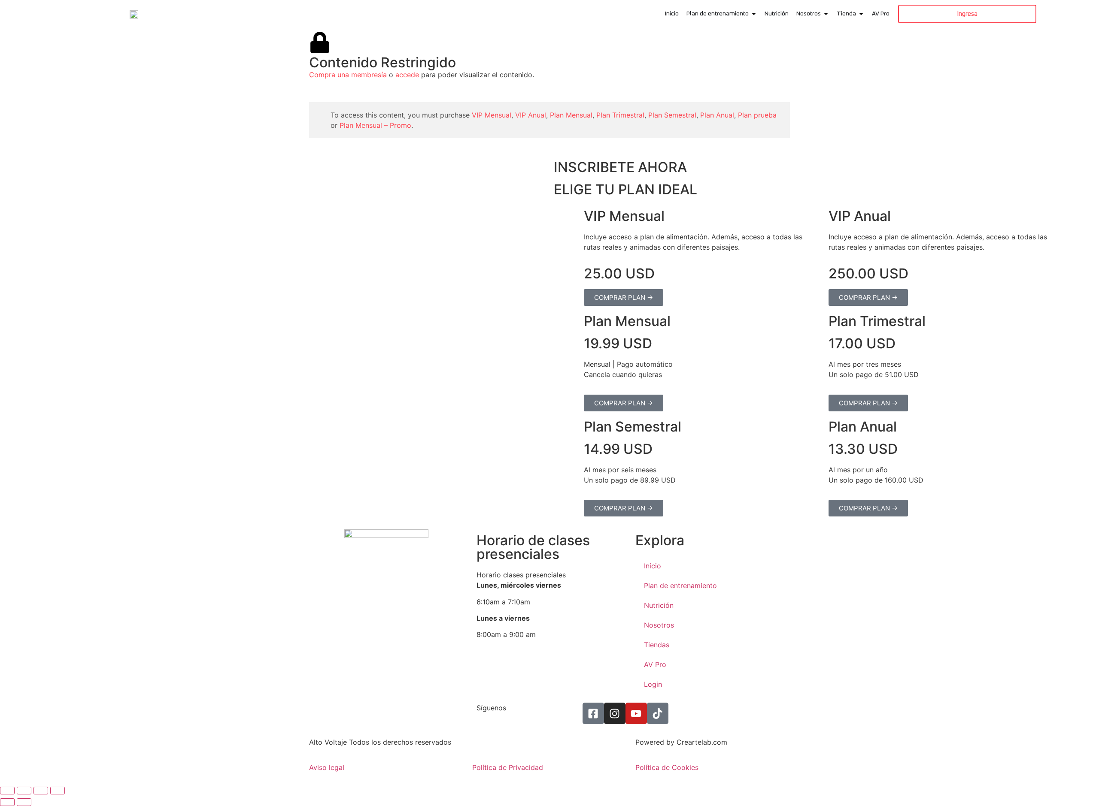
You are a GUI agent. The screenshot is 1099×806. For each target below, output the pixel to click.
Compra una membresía (348, 74)
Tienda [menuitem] (846, 14)
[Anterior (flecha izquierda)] (7, 802)
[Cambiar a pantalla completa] (24, 790)
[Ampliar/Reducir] (7, 790)
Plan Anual (717, 115)
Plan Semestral (672, 115)
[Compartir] (40, 790)
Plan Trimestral (620, 115)
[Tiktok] (657, 713)
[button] (754, 13)
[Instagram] (614, 713)
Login (653, 684)
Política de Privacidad (507, 767)
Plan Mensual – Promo (375, 125)
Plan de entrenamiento (680, 585)
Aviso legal (326, 767)
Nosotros (659, 625)
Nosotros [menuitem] (808, 14)
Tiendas (656, 644)
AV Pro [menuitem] (881, 14)
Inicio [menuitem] (672, 14)
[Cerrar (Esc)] (57, 790)
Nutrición (659, 605)
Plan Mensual (571, 115)
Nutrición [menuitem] (777, 14)
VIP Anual (530, 115)
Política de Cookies (666, 767)
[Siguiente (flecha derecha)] (24, 802)
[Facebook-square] (593, 713)
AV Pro (655, 664)
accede (407, 74)
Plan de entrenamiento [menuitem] (717, 14)
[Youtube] (636, 713)
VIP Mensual (491, 115)
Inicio (652, 565)
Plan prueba (757, 115)
